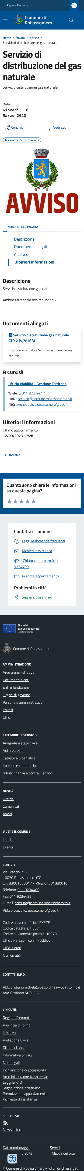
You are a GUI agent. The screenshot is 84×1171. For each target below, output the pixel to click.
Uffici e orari (12, 948)
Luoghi (8, 839)
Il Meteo (9, 1032)
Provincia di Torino (16, 1025)
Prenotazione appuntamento (25, 1093)
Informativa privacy (18, 1055)
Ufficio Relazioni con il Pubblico (26, 940)
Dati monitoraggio (16, 1147)
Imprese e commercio (19, 765)
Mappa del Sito (63, 1153)
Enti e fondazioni (16, 687)
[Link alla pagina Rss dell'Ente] (5, 1123)
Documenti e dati (16, 680)
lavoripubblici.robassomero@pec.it (41, 404)
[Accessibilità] (12, 1158)
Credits (26, 1153)
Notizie (34, 37)
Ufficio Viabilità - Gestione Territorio (37, 384)
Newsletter (11, 1129)
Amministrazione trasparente (25, 1076)
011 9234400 (28, 889)
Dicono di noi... (13, 1047)
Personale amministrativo (22, 702)
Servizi (55, 1147)
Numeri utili (12, 955)
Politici (8, 710)
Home (7, 37)
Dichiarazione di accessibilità (24, 1070)
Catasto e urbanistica (19, 758)
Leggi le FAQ (12, 1082)
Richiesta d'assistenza (20, 1099)
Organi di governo (16, 695)
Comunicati (11, 806)
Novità (20, 37)
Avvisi (7, 814)
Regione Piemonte (17, 5)
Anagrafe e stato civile (20, 743)
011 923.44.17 (33, 393)
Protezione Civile (15, 1040)
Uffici (6, 717)
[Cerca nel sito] (69, 20)
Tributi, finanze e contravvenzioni (28, 773)
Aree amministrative (18, 672)
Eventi (8, 847)
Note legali (11, 1062)
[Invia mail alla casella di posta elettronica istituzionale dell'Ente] (42, 903)
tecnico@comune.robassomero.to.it (45, 398)
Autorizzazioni (13, 750)
